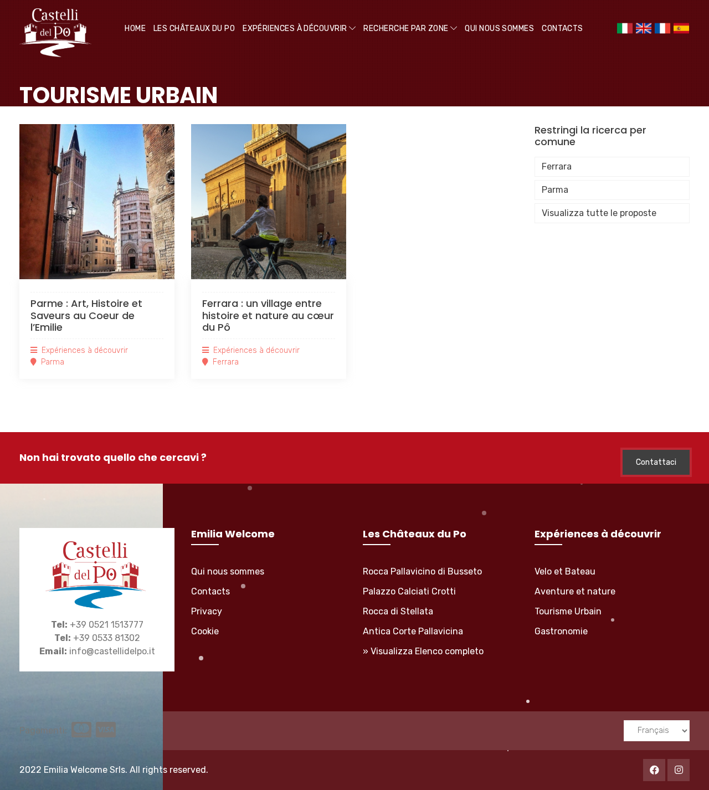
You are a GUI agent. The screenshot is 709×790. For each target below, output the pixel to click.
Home (135, 28)
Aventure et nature (575, 591)
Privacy (206, 611)
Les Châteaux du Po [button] (194, 28)
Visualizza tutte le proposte (599, 213)
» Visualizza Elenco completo (423, 651)
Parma (555, 189)
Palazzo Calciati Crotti (409, 591)
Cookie (205, 631)
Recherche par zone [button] (406, 28)
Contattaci (656, 462)
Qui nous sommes (499, 28)
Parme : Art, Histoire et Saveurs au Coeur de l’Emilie (86, 315)
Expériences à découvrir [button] (296, 28)
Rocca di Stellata (398, 611)
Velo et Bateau (565, 571)
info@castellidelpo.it (112, 651)
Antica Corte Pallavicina (413, 631)
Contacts (562, 28)
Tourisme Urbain (568, 611)
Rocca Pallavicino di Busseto (422, 571)
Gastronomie (561, 631)
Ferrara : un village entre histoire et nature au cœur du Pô (268, 315)
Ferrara (557, 166)
